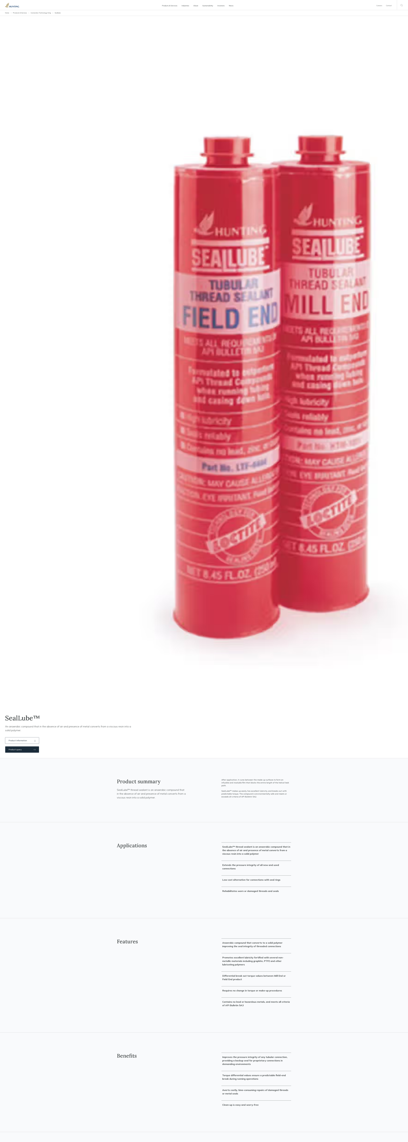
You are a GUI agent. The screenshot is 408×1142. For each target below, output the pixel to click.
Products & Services (169, 6)
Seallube (58, 13)
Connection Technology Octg (41, 13)
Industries (185, 6)
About (195, 6)
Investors (221, 6)
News (231, 6)
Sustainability (207, 6)
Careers (379, 6)
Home (7, 13)
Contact (389, 6)
